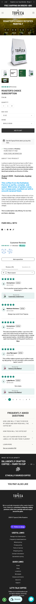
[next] (34, 1)
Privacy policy (18, 545)
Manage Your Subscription (18, 536)
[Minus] (4, 106)
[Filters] (4, 272)
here (13, 213)
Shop (18, 568)
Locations (18, 571)
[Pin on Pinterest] (8, 230)
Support (18, 582)
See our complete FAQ (9, 448)
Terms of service (18, 548)
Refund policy (18, 542)
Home (18, 565)
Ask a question (18, 259)
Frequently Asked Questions (18, 539)
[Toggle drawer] (3, 12)
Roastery (17, 149)
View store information (13, 153)
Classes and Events (18, 577)
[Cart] (33, 13)
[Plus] (12, 106)
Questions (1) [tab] (26, 267)
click (10, 213)
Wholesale (18, 574)
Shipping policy (18, 550)
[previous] (2, 1)
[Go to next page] (30, 399)
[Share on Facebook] (2, 230)
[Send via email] (10, 230)
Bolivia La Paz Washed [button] (15, 368)
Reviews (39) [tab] (10, 267)
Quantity (5, 102)
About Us (18, 579)
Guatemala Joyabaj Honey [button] (16, 296)
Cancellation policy (18, 556)
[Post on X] (5, 229)
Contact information (18, 553)
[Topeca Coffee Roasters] (18, 13)
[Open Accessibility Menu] (4, 600)
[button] (6, 87)
